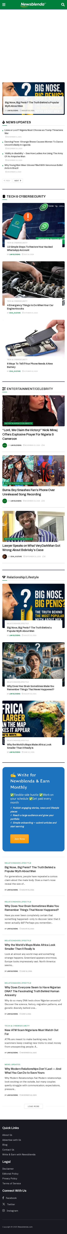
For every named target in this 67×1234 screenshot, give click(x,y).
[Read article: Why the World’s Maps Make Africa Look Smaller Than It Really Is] (33, 723)
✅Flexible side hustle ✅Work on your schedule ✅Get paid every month (31, 798)
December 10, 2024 (14, 160)
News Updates (12, 1064)
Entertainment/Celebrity (18, 423)
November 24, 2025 (28, 1095)
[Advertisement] (33, 44)
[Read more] (58, 889)
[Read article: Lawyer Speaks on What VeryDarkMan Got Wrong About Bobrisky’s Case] (33, 526)
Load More (33, 1106)
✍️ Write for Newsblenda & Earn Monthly (30, 781)
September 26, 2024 (33, 557)
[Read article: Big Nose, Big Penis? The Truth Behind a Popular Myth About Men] (33, 606)
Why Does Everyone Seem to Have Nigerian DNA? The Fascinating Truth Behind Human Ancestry (33, 991)
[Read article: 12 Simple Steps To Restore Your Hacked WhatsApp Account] (33, 225)
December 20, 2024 (14, 148)
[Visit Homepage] (33, 5)
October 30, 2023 (31, 313)
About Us (7, 1134)
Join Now (19, 838)
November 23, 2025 (32, 445)
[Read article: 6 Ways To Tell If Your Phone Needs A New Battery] (33, 342)
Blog (4, 1144)
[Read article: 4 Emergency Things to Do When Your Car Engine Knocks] (33, 283)
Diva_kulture (15, 313)
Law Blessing (12, 111)
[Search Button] (63, 4)
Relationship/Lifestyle (18, 97)
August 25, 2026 (27, 111)
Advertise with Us (11, 1139)
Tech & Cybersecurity (17, 243)
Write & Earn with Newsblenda (18, 1154)
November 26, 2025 (28, 1053)
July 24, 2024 (28, 254)
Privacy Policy (9, 1178)
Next (17, 181)
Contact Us (8, 1149)
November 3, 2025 (14, 137)
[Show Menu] (3, 4)
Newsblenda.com (25, 1227)
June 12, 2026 (28, 752)
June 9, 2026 (26, 1014)
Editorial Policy (10, 1173)
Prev (7, 181)
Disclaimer (8, 1168)
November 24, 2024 (32, 501)
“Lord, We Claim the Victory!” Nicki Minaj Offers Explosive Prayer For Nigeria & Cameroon (29, 434)
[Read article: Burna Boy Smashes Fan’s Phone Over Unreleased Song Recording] (33, 470)
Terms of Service (11, 1183)
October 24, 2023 (31, 371)
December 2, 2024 (14, 172)
